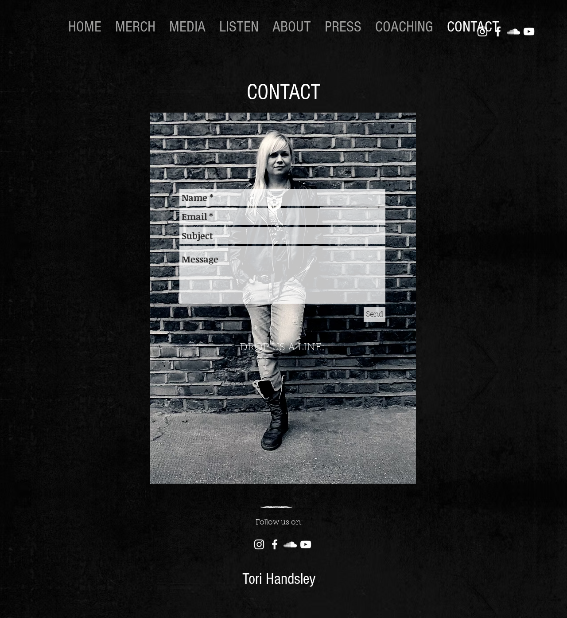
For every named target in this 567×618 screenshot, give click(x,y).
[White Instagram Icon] (482, 31)
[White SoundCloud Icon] (513, 31)
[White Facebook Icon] (498, 31)
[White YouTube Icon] (529, 31)
